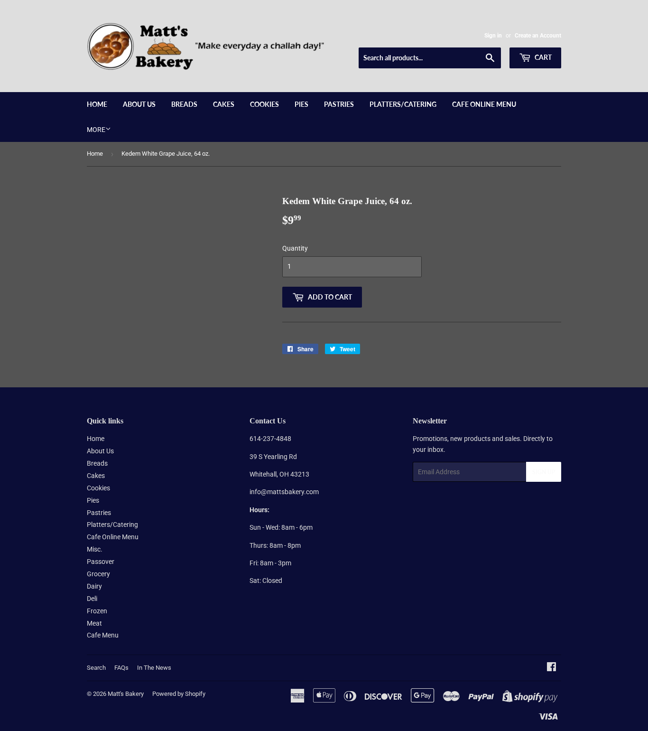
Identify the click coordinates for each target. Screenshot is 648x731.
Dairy (94, 586)
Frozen (97, 611)
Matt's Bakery (126, 693)
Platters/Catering (403, 104)
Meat (94, 623)
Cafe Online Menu (484, 104)
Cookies (264, 104)
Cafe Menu (103, 635)
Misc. (94, 549)
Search (96, 667)
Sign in (493, 35)
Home (97, 104)
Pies (301, 104)
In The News (154, 667)
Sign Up (543, 472)
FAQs (121, 667)
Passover (100, 561)
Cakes (223, 104)
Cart (542, 57)
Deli (92, 598)
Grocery (98, 574)
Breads (184, 104)
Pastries (339, 104)
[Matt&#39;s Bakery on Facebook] (551, 668)
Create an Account (538, 35)
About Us (139, 104)
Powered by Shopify (178, 693)
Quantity (295, 248)
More (96, 129)
